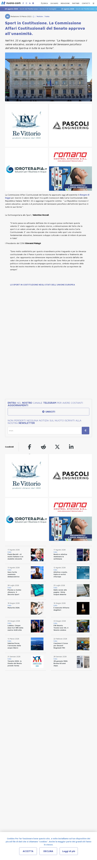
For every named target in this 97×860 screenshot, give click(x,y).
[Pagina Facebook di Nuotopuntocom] (23, 3)
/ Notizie (39, 16)
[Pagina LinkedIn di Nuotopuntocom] (29, 3)
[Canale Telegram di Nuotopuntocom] (33, 3)
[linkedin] (71, 447)
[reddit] (43, 447)
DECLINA (48, 851)
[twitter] (57, 447)
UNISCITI (50, 411)
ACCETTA (28, 851)
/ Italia (46, 16)
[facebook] (29, 447)
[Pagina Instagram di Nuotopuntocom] (26, 3)
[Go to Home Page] (34, 16)
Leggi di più (68, 851)
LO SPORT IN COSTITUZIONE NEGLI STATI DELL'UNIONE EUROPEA (42, 285)
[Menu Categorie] (93, 2)
